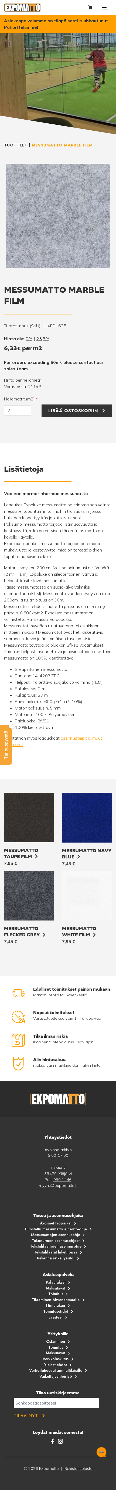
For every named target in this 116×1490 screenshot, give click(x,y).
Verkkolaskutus (56, 1359)
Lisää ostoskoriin (73, 411)
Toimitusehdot (55, 1311)
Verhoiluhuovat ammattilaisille (55, 1370)
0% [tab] (29, 338)
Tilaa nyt (26, 1416)
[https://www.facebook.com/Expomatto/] (53, 1441)
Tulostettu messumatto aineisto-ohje (55, 1229)
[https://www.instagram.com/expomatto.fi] (60, 1441)
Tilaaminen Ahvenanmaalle (56, 1299)
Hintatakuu (55, 1305)
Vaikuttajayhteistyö (55, 1376)
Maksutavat (55, 1288)
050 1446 (62, 1179)
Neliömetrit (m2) (21, 399)
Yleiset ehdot (55, 1364)
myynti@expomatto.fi (58, 1185)
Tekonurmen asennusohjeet (56, 1240)
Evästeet (56, 1317)
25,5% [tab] (42, 338)
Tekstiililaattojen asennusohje (55, 1246)
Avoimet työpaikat (55, 1223)
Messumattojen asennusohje (55, 1234)
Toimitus (55, 1293)
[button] (6, 745)
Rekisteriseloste (78, 1468)
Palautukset (56, 1282)
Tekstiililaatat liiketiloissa (55, 1252)
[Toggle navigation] (105, 7)
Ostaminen (55, 1341)
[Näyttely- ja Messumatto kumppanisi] (22, 7)
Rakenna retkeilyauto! (55, 1258)
